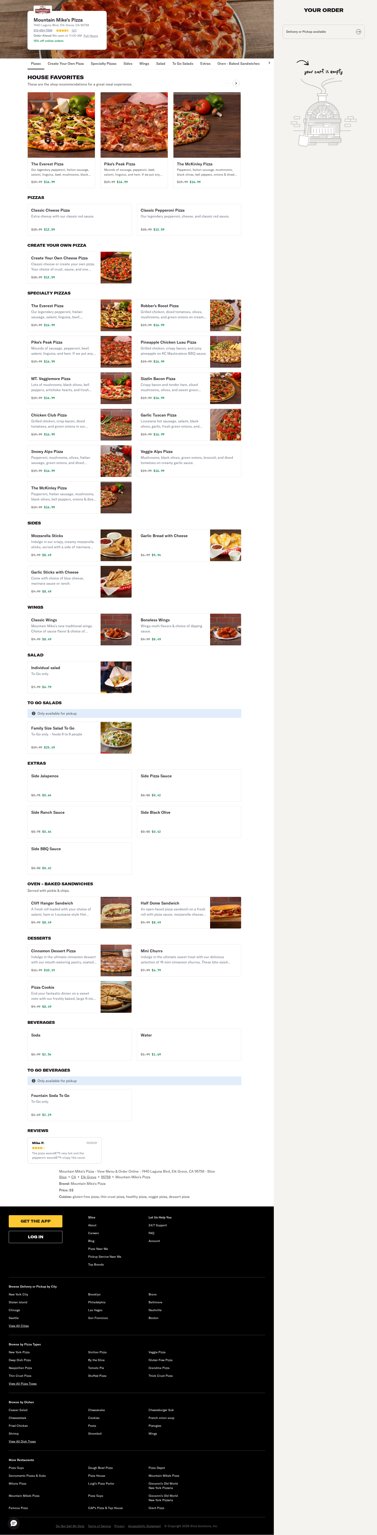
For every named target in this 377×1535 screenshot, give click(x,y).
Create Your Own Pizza (66, 63)
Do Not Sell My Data (70, 1526)
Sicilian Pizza (97, 1352)
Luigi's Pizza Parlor (101, 1483)
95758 (106, 1177)
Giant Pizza (156, 1508)
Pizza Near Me (98, 1249)
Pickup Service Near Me (104, 1257)
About (92, 1225)
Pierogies (155, 1426)
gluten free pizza (86, 1196)
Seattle (14, 1318)
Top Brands (96, 1264)
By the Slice (96, 1360)
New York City (18, 1294)
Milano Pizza (17, 1483)
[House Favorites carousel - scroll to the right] (236, 83)
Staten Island (18, 1302)
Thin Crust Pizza (20, 1376)
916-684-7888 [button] (43, 30)
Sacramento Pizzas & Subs (27, 1476)
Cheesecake (96, 1410)
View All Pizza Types (23, 1384)
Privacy (119, 1526)
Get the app (36, 1221)
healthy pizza (136, 1196)
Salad (160, 63)
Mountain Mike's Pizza (88, 1183)
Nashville (155, 1310)
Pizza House (96, 1476)
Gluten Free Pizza (161, 1360)
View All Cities (19, 1326)
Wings (144, 63)
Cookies (93, 1418)
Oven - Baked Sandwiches (239, 63)
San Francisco (98, 1318)
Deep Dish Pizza (20, 1360)
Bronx (153, 1294)
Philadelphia (97, 1302)
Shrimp (14, 1434)
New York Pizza (19, 1352)
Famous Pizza (18, 1508)
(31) (74, 31)
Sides (127, 63)
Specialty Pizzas (104, 63)
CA (73, 1177)
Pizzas (36, 63)
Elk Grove (88, 1177)
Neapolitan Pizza (20, 1368)
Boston (153, 1318)
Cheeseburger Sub (161, 1410)
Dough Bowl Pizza (100, 1468)
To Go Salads (182, 63)
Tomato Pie (96, 1368)
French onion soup (161, 1418)
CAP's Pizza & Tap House (105, 1508)
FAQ (151, 1233)
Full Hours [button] (91, 36)
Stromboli (95, 1434)
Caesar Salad (18, 1410)
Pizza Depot (157, 1468)
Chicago (14, 1310)
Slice (63, 1177)
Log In (35, 1236)
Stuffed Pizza (97, 1376)
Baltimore (155, 1302)
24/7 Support (158, 1225)
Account (154, 1241)
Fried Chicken (18, 1426)
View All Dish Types (22, 1441)
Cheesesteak (17, 1418)
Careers (93, 1233)
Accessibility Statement (144, 1526)
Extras (205, 63)
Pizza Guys (16, 1468)
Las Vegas (95, 1310)
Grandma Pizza (159, 1368)
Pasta (92, 1426)
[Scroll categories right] (267, 64)
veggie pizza (157, 1196)
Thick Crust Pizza (161, 1376)
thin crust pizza (112, 1196)
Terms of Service (99, 1526)
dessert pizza (179, 1196)
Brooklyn (94, 1294)
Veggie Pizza (157, 1352)
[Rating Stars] (63, 30)
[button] (61, 140)
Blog (91, 1241)
